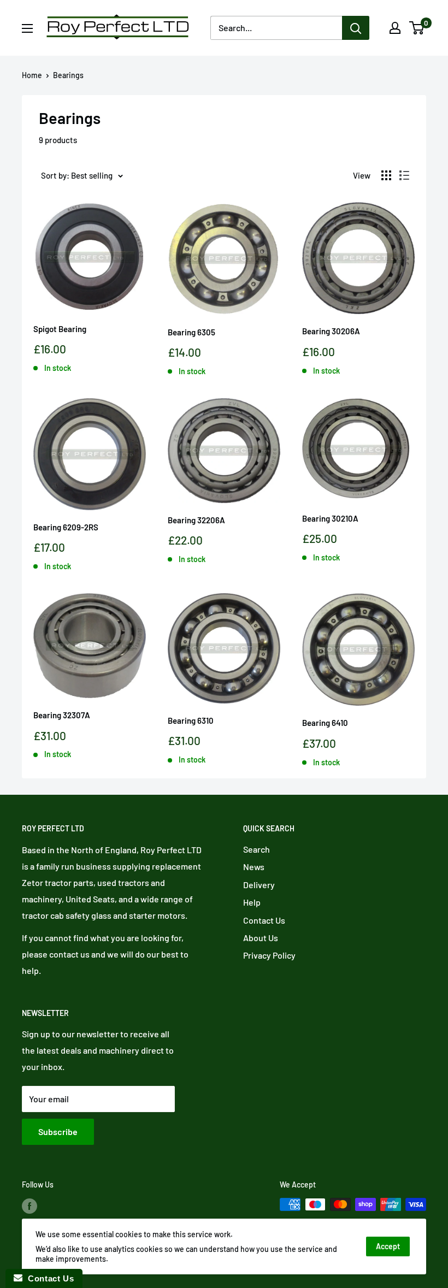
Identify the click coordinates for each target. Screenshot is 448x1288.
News (253, 866)
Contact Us (264, 920)
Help (252, 902)
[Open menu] (27, 28)
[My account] (395, 28)
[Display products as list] (404, 175)
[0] (417, 27)
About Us (260, 937)
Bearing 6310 (191, 720)
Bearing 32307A (61, 715)
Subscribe (58, 1131)
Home (32, 75)
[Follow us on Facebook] (29, 1205)
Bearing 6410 (325, 723)
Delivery (259, 884)
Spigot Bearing (59, 329)
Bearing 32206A (196, 520)
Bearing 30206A (331, 331)
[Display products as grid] (386, 175)
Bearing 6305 (191, 332)
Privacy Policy (269, 955)
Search (256, 849)
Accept (388, 1246)
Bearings (68, 75)
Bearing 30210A (330, 518)
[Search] (355, 28)
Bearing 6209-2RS (65, 527)
